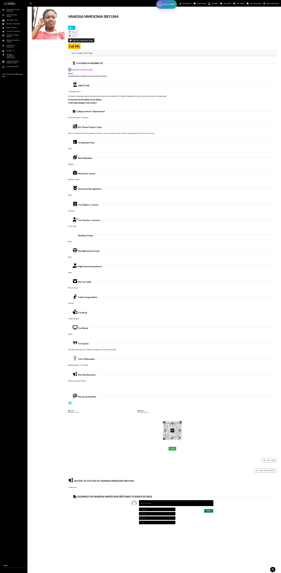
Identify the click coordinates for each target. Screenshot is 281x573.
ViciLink (172, 448)
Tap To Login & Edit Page (82, 53)
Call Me (74, 46)
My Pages (214, 3)
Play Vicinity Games (272, 3)
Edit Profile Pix (186, 3)
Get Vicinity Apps (255, 3)
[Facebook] (70, 403)
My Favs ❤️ (227, 3)
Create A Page (201, 3)
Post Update (240, 3)
